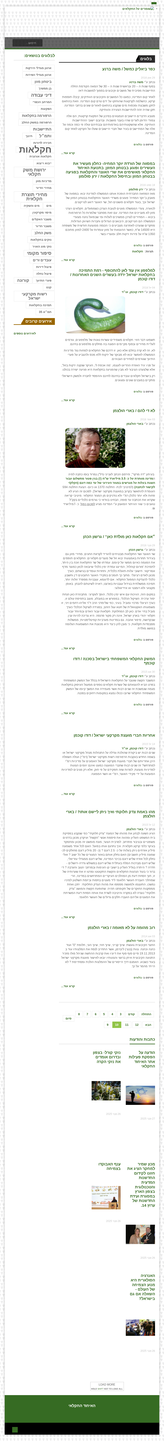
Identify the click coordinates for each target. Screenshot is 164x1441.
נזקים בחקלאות (41, 239)
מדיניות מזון (43, 181)
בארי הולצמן (134, 423)
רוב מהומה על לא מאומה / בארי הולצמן (121, 928)
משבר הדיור (43, 226)
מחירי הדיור (43, 188)
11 (127, 1024)
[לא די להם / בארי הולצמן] (95, 447)
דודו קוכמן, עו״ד (132, 292)
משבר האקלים (41, 219)
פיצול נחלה (43, 273)
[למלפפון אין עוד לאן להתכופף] (95, 314)
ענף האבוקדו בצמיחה (109, 1166)
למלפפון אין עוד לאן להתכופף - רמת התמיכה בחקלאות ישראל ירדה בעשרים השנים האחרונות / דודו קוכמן (112, 274)
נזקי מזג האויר (41, 246)
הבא (148, 1024)
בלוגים (138, 144)
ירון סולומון (136, 189)
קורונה (23, 280)
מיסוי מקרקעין (41, 212)
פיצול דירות (43, 267)
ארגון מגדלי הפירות (38, 74)
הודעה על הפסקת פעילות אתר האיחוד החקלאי (142, 1059)
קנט (48, 287)
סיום (69, 1018)
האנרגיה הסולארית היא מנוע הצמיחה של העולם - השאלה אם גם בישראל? (142, 1287)
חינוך (29, 136)
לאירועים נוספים (25, 333)
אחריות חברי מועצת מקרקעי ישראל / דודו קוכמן (114, 735)
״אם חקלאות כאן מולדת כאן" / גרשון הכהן (119, 537)
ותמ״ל (45, 136)
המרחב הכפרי (42, 102)
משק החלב (42, 233)
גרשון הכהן (136, 549)
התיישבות (42, 129)
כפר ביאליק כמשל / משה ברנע (128, 69)
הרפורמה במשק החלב (36, 122)
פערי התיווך (43, 280)
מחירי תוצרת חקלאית (34, 196)
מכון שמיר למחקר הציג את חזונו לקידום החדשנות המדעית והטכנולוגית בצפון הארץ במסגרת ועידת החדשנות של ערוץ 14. (141, 1184)
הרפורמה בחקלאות (36, 115)
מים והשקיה (32, 205)
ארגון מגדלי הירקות (38, 68)
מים (48, 205)
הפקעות (46, 108)
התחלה (146, 1014)
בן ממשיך (45, 88)
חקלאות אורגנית (40, 156)
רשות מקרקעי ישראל (34, 296)
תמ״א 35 (45, 312)
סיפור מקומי (39, 253)
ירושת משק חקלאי (34, 172)
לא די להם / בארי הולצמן (134, 411)
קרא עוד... (68, 153)
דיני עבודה (41, 95)
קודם (131, 1014)
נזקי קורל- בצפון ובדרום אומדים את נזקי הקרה (107, 1057)
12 (137, 1024)
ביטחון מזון (43, 82)
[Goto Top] (15, 1429)
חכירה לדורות (42, 142)
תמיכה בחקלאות (40, 305)
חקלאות (137, 251)
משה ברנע (136, 82)
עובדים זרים (42, 260)
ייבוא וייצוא (44, 163)
